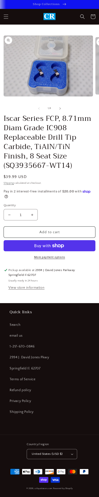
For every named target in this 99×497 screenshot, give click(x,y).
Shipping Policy (22, 412)
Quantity (10, 205)
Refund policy (20, 390)
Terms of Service (23, 379)
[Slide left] (39, 108)
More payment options (49, 257)
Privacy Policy (20, 401)
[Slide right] (60, 108)
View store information (26, 288)
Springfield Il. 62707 (25, 368)
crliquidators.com (43, 488)
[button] (6, 16)
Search (15, 325)
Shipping (9, 183)
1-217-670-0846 (22, 346)
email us (16, 336)
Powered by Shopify (63, 488)
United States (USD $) (47, 454)
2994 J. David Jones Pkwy (29, 357)
